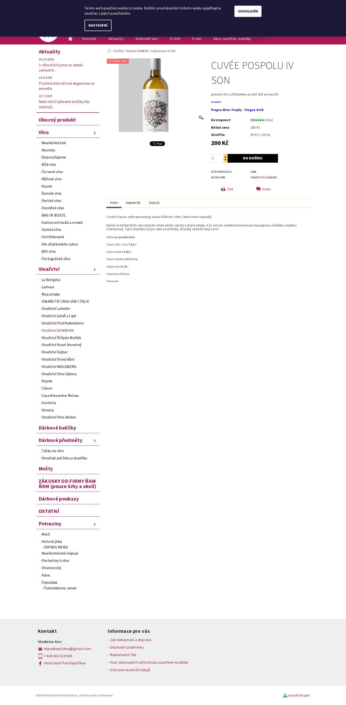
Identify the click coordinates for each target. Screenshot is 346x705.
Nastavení (98, 25)
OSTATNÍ (49, 511)
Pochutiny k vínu (55, 560)
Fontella (49, 403)
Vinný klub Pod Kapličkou (65, 663)
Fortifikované (53, 237)
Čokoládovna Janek (60, 588)
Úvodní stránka (70, 38)
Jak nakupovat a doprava (130, 639)
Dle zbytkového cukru (60, 244)
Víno (44, 132)
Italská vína (51, 229)
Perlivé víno (51, 200)
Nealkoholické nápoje (60, 553)
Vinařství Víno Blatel (59, 417)
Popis (114, 203)
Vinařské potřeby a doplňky (64, 458)
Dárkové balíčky (57, 428)
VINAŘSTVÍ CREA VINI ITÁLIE (65, 301)
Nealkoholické (54, 143)
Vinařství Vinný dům (58, 359)
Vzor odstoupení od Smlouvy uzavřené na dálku (149, 662)
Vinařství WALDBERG (59, 366)
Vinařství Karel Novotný (61, 344)
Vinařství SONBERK (58, 330)
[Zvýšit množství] (225, 156)
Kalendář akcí (147, 38)
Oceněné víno (53, 208)
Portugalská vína (56, 258)
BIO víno (49, 251)
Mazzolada (51, 294)
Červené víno (52, 171)
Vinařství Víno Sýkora (59, 374)
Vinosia (48, 410)
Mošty (46, 469)
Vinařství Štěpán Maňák (61, 337)
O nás (196, 38)
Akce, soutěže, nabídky (232, 38)
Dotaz (266, 189)
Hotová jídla (52, 541)
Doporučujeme (54, 157)
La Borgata (51, 279)
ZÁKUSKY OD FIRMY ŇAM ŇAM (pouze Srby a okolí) (67, 483)
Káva (46, 575)
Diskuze (154, 203)
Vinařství (49, 269)
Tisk (230, 189)
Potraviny (50, 524)
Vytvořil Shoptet (299, 695)
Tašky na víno (53, 450)
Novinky (48, 150)
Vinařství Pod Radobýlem (63, 323)
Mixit (46, 534)
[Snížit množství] (225, 160)
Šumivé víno (52, 193)
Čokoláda (49, 582)
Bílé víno (49, 164)
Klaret (47, 186)
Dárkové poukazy (59, 499)
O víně (175, 38)
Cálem (47, 388)
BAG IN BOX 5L (54, 215)
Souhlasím (248, 11)
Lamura (48, 287)
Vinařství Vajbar (55, 352)
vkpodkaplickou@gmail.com (67, 648)
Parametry (133, 203)
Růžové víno (52, 179)
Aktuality (116, 38)
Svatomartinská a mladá (62, 222)
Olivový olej (51, 568)
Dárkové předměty (60, 440)
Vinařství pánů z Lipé (59, 316)
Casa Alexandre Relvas (60, 395)
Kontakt (89, 38)
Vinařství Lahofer (56, 308)
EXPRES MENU (56, 547)
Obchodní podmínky (126, 647)
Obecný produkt (57, 120)
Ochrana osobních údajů (130, 670)
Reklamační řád (123, 655)
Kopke (47, 381)
